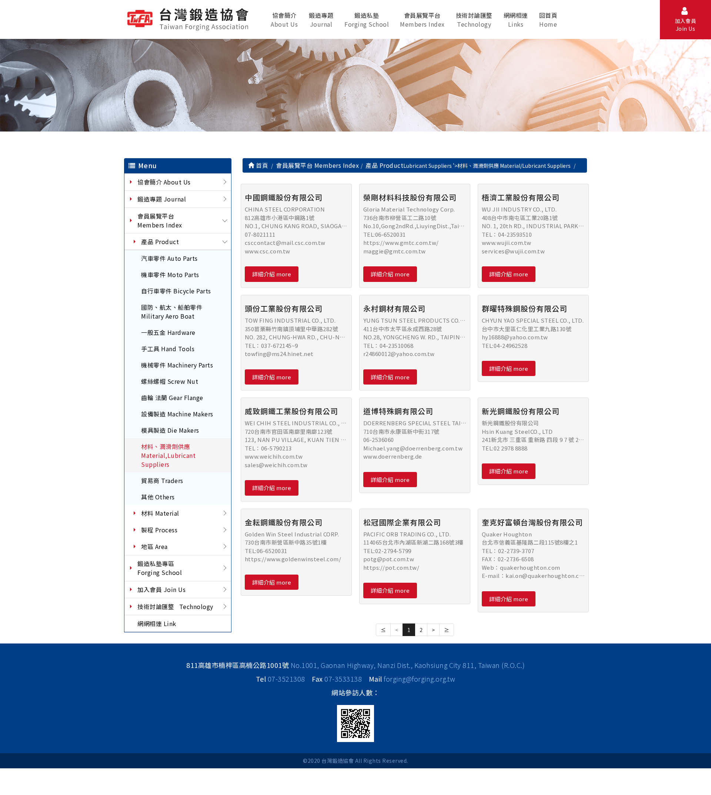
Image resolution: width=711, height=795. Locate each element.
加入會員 (685, 24)
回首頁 (548, 20)
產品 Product (160, 241)
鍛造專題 (321, 20)
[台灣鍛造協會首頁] (189, 18)
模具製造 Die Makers (170, 430)
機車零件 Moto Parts (170, 274)
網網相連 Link (156, 623)
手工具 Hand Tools (167, 348)
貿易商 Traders (162, 480)
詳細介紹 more (271, 274)
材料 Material (160, 513)
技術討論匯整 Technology (175, 606)
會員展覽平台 (422, 20)
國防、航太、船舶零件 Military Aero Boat (171, 311)
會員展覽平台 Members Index (159, 220)
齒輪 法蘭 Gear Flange (172, 397)
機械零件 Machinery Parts (177, 364)
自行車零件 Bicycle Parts (176, 290)
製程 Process (159, 529)
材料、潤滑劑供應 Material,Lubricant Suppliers (168, 455)
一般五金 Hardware (168, 332)
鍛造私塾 (366, 20)
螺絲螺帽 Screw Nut (169, 381)
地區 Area (154, 546)
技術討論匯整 (474, 20)
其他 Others (158, 496)
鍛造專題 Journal (161, 198)
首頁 (261, 165)
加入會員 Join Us (161, 589)
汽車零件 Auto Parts (169, 258)
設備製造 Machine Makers (177, 413)
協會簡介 (284, 20)
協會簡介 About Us (164, 181)
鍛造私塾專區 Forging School (159, 568)
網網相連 (516, 20)
